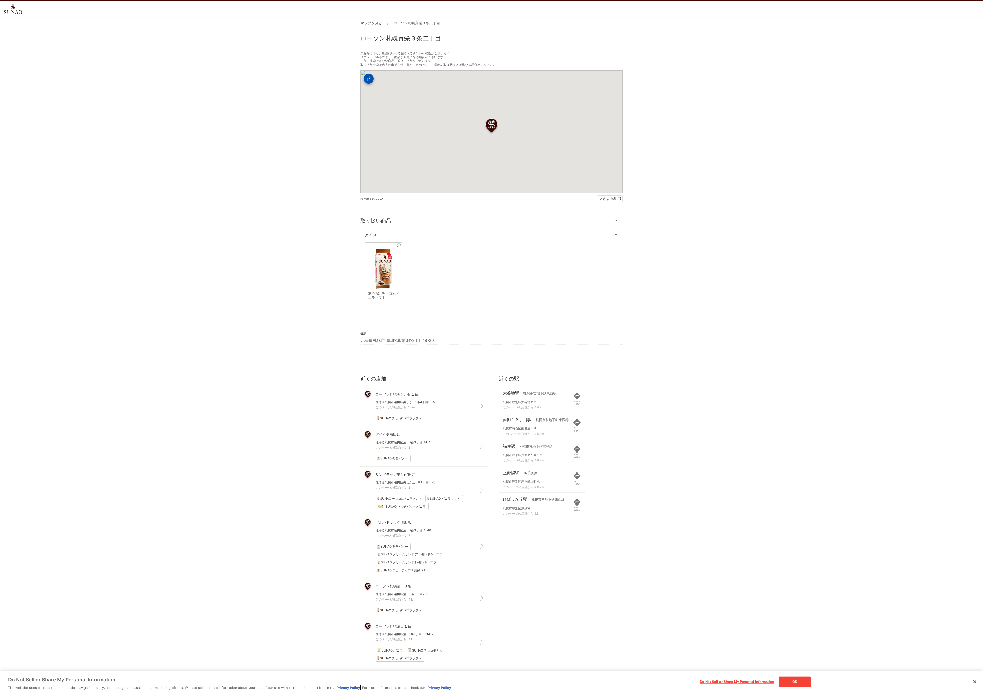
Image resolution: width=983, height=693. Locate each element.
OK (794, 682)
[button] (491, 220)
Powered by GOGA (371, 198)
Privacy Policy (348, 688)
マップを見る (371, 23)
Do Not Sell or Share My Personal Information (737, 682)
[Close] (974, 681)
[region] (491, 682)
